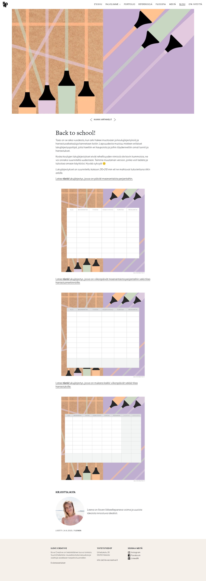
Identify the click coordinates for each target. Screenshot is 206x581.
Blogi (182, 4)
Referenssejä (145, 4)
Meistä (172, 4)
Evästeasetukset (58, 563)
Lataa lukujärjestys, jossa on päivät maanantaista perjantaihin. (94, 179)
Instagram (135, 552)
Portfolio (129, 4)
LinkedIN (135, 558)
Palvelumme (112, 4)
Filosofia (161, 4)
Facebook (135, 555)
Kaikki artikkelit (103, 120)
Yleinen (77, 531)
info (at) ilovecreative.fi (107, 560)
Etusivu (98, 4)
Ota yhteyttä (195, 4)
